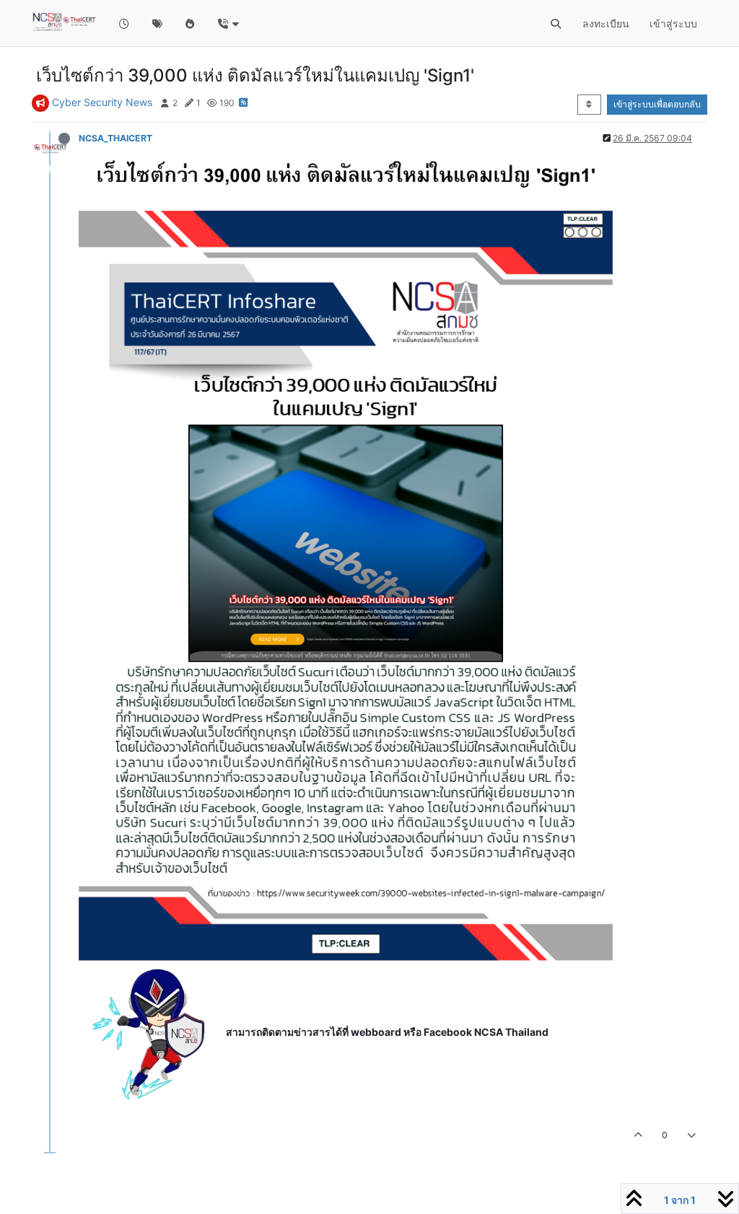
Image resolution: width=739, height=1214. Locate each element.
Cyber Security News (102, 102)
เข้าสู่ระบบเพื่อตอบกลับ (657, 104)
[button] (227, 23)
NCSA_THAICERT (115, 138)
